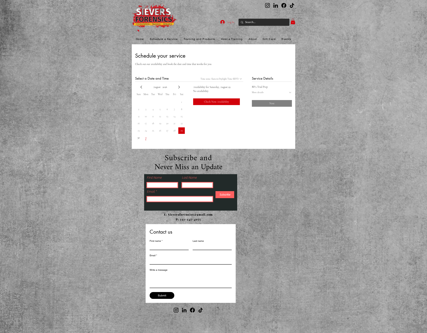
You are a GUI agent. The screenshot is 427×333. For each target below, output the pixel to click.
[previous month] (141, 87)
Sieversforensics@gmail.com (190, 214)
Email (151, 191)
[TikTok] (292, 5)
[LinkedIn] (275, 5)
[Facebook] (284, 5)
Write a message (158, 270)
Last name (198, 241)
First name (156, 241)
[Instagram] (267, 5)
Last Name (189, 177)
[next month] (179, 87)
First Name (154, 177)
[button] (293, 21)
